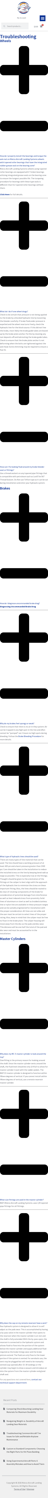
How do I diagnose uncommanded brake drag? (20, 603)
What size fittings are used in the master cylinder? (22, 1199)
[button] (42, 18)
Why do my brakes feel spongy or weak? (17, 723)
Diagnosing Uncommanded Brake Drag (18, 606)
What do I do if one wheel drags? (14, 311)
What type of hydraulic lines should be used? (19, 856)
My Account (21, 18)
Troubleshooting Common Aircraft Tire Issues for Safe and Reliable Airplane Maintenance (24, 1436)
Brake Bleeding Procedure (29, 736)
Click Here (4, 194)
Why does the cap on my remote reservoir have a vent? (23, 1323)
